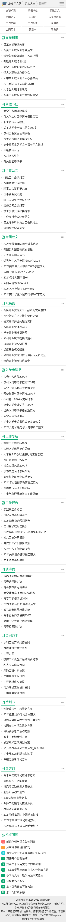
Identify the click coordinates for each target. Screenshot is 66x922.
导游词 (54, 29)
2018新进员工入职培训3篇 (19, 83)
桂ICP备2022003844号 (33, 919)
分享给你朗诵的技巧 (18, 847)
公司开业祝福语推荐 (15, 343)
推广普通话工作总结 (15, 459)
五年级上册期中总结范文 (18, 476)
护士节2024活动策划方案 (18, 753)
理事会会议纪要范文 (15, 188)
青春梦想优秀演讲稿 (15, 587)
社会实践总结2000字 (16, 465)
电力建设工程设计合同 (17, 687)
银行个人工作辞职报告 (17, 548)
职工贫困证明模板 (14, 122)
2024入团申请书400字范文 (19, 288)
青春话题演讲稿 (13, 581)
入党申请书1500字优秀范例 (20, 387)
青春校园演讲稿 (13, 626)
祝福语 (32, 16)
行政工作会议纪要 (14, 177)
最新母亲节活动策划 (15, 780)
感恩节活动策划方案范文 (18, 786)
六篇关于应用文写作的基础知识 (24, 864)
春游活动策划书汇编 (15, 809)
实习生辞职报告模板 (15, 526)
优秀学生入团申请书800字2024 (22, 260)
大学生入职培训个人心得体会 (21, 78)
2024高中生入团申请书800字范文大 (24, 266)
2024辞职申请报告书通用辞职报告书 (25, 531)
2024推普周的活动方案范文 (20, 714)
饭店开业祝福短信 (14, 349)
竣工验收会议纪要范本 (17, 211)
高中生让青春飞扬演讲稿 (18, 620)
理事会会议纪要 (13, 194)
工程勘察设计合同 (14, 692)
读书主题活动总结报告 (17, 471)
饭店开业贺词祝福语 (15, 327)
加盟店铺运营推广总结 (17, 448)
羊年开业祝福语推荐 (15, 332)
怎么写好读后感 (15, 892)
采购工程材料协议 (14, 670)
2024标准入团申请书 (16, 277)
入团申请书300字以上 (16, 283)
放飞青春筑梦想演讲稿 (17, 609)
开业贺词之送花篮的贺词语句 (21, 315)
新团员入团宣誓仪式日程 (18, 249)
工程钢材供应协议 (14, 681)
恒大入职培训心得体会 (17, 72)
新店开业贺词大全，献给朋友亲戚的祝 (25, 311)
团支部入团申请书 (14, 255)
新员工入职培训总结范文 (18, 50)
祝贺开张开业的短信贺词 (18, 321)
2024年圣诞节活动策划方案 (20, 820)
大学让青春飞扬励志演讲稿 (19, 592)
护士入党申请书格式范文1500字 (22, 421)
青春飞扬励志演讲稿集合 (18, 576)
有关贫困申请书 (13, 161)
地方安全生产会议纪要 (17, 199)
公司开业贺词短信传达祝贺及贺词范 (25, 355)
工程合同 (9, 653)
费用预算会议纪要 (14, 183)
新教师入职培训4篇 (15, 61)
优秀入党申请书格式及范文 (19, 410)
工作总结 (11, 23)
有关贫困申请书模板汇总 (18, 138)
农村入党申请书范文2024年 (20, 382)
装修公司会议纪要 (14, 205)
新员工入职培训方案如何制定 (21, 95)
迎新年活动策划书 (14, 792)
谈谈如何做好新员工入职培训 (21, 55)
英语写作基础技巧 (16, 858)
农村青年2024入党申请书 (18, 399)
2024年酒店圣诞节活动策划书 (21, 825)
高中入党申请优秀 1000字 (19, 404)
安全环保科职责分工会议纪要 (21, 222)
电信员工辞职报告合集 (17, 543)
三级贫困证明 (11, 150)
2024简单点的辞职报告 (17, 520)
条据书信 (33, 10)
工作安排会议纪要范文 (17, 216)
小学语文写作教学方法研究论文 (24, 875)
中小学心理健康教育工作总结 (21, 493)
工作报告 (33, 23)
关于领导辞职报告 (14, 560)
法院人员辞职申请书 (15, 515)
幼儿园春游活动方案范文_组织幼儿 (24, 748)
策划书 (32, 29)
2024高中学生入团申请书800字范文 (24, 294)
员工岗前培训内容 (14, 44)
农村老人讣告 (11, 155)
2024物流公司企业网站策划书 (21, 814)
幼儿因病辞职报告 (14, 537)
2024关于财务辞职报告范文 (20, 554)
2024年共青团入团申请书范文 (21, 243)
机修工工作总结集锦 (15, 443)
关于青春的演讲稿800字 (18, 615)
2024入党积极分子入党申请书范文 (23, 427)
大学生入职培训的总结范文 (19, 66)
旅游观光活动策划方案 (17, 742)
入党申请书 (55, 16)
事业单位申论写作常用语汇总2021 (26, 852)
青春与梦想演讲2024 (16, 598)
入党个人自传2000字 (16, 376)
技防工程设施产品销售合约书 (21, 659)
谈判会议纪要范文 (14, 228)
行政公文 (55, 10)
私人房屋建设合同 (14, 664)
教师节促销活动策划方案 (18, 803)
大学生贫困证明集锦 (15, 110)
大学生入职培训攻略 (15, 89)
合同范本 (11, 29)
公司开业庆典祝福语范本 (18, 338)
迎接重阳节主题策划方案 (18, 708)
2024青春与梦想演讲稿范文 (20, 604)
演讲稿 (54, 23)
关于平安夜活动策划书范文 (19, 775)
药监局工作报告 (13, 509)
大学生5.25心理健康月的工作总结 (23, 454)
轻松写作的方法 (15, 881)
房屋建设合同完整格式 (17, 648)
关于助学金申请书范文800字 (20, 127)
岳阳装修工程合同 (14, 676)
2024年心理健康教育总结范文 (21, 482)
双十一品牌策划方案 (15, 736)
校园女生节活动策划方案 (18, 725)
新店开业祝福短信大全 (17, 360)
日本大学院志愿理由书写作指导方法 (27, 869)
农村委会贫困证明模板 (17, 133)
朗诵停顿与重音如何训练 (20, 841)
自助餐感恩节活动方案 (17, 731)
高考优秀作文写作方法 (19, 886)
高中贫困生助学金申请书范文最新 (23, 144)
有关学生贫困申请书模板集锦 (21, 116)
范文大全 (30, 3)
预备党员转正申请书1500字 (20, 393)
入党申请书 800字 (14, 416)
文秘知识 (11, 10)
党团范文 (11, 16)
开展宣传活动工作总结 (17, 488)
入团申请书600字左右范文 (19, 271)
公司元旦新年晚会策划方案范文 (22, 719)
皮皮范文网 (14, 3)
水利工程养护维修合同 (17, 642)
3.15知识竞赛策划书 (15, 797)
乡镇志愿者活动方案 (15, 759)
